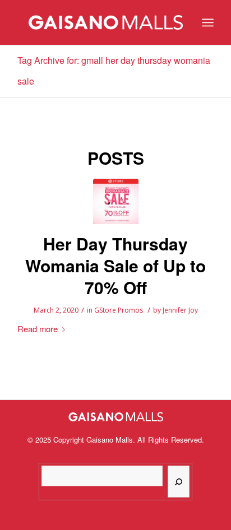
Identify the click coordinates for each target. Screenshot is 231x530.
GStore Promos (118, 310)
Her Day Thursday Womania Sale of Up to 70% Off (115, 265)
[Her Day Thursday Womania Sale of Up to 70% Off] (115, 201)
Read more (37, 328)
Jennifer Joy (180, 310)
